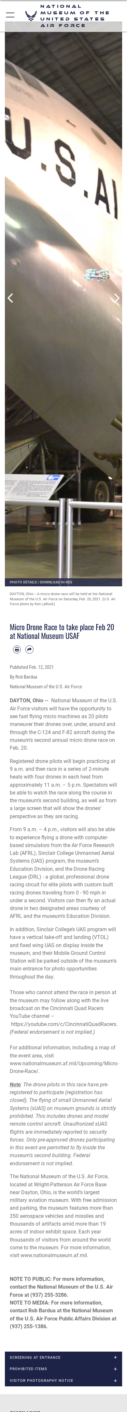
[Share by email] (29, 649)
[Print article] (17, 649)
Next (116, 298)
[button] (10, 16)
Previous (11, 298)
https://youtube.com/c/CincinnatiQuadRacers (63, 1024)
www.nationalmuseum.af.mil (54, 1255)
